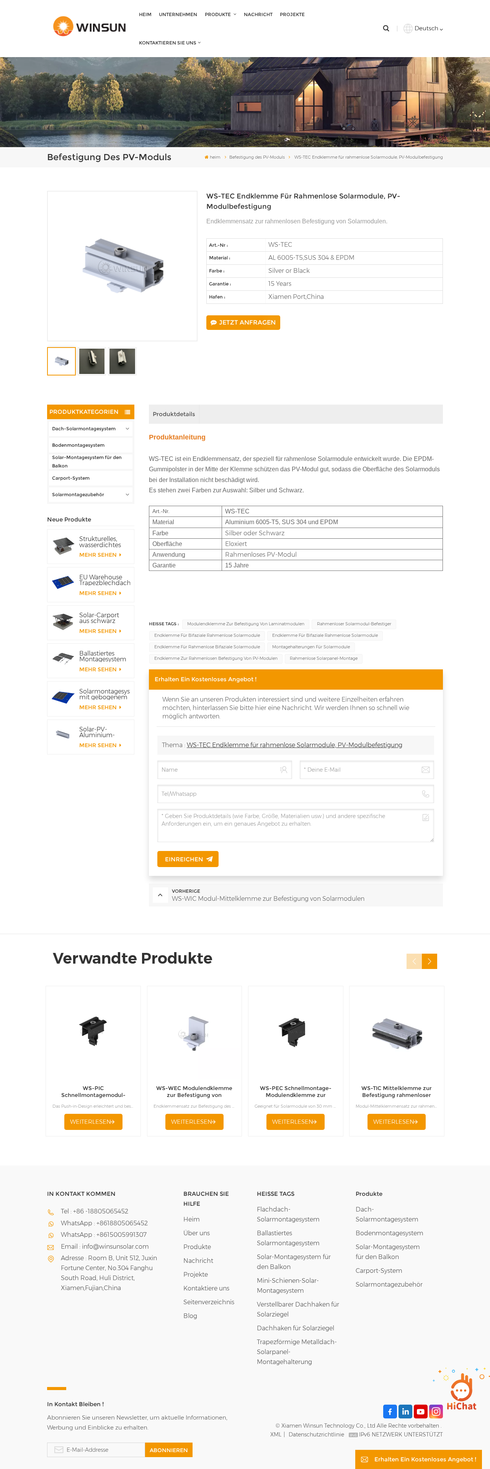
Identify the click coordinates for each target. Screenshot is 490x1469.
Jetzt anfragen (247, 322)
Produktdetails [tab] (174, 414)
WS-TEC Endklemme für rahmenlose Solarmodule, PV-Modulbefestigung (294, 745)
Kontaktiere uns (206, 1288)
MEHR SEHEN (98, 554)
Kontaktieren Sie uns (167, 43)
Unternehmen (178, 14)
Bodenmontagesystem (78, 445)
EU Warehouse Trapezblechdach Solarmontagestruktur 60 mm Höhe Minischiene (104, 580)
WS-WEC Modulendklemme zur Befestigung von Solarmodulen (194, 1091)
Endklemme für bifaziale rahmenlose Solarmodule (207, 635)
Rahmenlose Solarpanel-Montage (324, 658)
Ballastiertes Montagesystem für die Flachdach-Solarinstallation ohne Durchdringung (102, 656)
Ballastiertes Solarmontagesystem (288, 1238)
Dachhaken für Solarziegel (295, 1328)
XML (275, 1434)
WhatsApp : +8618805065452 (104, 1223)
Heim (191, 1219)
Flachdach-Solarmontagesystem (288, 1214)
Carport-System (71, 478)
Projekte (292, 14)
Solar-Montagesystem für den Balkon (87, 461)
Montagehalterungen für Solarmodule (311, 646)
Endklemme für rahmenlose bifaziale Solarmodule (207, 646)
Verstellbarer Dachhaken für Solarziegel (298, 1309)
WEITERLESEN (90, 1121)
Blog (190, 1316)
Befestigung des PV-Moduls (257, 157)
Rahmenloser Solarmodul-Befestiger (354, 623)
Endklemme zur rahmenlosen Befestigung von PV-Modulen (216, 658)
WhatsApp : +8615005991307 (104, 1234)
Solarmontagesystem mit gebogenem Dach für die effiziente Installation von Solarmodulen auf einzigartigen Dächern (104, 694)
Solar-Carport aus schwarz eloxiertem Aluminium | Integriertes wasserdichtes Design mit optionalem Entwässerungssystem (104, 618)
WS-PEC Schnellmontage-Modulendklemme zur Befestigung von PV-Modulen (295, 1091)
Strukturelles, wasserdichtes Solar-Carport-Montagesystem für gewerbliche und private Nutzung (102, 542)
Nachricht (258, 14)
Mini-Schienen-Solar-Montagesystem (288, 1285)
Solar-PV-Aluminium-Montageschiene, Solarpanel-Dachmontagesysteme (104, 732)
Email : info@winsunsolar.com (105, 1246)
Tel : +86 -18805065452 (94, 1211)
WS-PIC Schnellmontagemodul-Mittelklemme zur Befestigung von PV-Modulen (93, 1091)
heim (145, 14)
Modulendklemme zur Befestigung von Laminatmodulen (245, 623)
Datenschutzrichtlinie (316, 1434)
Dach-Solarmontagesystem (84, 428)
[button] (429, 961)
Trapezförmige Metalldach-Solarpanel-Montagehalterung (297, 1352)
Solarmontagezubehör (78, 494)
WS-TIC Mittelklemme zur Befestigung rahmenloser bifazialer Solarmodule (396, 1091)
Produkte (218, 14)
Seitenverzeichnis (208, 1302)
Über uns (196, 1233)
